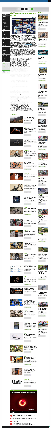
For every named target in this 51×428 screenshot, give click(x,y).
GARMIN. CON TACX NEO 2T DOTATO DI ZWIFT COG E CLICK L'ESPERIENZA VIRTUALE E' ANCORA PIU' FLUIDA (30, 186)
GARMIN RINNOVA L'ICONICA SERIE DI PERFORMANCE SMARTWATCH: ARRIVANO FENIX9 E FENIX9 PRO (6, 68)
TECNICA (4, 60)
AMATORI (4, 17)
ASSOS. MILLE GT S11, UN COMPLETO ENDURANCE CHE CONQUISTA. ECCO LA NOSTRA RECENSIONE (42, 217)
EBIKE (4, 32)
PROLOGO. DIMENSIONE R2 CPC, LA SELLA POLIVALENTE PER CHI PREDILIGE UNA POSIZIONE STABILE (42, 292)
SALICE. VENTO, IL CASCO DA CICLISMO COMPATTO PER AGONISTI (42, 126)
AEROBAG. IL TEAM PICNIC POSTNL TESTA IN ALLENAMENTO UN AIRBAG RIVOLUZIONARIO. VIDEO (24, 416)
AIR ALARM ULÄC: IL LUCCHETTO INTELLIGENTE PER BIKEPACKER (29, 369)
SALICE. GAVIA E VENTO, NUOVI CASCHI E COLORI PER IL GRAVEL (30, 243)
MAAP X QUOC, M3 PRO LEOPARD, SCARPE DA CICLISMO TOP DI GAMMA (42, 143)
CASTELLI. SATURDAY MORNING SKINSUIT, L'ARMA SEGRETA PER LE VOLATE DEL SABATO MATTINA (42, 329)
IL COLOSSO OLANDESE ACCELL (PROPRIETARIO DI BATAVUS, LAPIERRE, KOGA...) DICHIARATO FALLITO (30, 266)
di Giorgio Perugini (40, 24)
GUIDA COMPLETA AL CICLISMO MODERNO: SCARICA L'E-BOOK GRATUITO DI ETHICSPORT (29, 289)
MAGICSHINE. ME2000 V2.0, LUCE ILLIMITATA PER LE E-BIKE (29, 380)
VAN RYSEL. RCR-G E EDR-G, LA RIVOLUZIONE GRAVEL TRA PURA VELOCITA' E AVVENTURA (29, 163)
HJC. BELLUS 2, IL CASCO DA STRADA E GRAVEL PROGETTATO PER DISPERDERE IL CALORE (30, 152)
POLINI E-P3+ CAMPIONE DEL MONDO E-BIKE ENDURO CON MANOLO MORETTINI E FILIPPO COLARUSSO (30, 301)
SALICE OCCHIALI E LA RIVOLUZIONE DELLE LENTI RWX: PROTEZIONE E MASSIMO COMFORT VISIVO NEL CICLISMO (43, 196)
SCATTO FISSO (5, 55)
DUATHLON (4, 31)
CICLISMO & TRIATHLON (5, 23)
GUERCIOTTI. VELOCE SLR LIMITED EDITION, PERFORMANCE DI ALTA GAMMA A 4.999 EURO (42, 178)
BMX (3, 21)
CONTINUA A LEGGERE (28, 122)
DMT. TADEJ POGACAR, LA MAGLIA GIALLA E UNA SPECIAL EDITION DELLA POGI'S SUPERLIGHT (30, 335)
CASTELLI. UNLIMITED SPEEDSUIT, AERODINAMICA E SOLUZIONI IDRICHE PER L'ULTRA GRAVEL (42, 255)
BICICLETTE (4, 19)
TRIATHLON (5, 61)
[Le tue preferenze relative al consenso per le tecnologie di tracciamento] (49, 426)
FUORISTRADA (5, 37)
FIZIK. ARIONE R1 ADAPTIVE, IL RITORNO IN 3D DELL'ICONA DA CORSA (42, 40)
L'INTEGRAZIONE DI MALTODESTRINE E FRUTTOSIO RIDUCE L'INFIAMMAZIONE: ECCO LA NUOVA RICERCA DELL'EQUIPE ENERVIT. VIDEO (24, 424)
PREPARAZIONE (5, 50)
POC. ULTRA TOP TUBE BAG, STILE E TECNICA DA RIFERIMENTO (42, 58)
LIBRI (3, 42)
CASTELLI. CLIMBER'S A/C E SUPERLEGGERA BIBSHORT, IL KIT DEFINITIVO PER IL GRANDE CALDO (43, 22)
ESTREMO (4, 34)
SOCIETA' (4, 58)
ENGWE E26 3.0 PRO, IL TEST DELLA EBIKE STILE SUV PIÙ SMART (42, 75)
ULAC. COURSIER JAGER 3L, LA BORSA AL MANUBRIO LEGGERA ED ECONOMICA (30, 346)
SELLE (4, 56)
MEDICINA (4, 45)
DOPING (4, 29)
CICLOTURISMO (5, 24)
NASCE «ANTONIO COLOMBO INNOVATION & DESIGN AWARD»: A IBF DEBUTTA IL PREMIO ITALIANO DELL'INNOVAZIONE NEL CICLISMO (30, 358)
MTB (3, 47)
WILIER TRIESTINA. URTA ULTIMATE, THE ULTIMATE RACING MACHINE (29, 117)
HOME (11, 12)
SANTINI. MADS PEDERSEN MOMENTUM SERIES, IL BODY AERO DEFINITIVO (42, 92)
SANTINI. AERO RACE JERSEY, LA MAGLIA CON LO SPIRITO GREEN (42, 309)
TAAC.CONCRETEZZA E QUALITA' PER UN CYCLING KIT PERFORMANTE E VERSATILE (43, 235)
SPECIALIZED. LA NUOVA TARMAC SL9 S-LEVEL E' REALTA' (30, 140)
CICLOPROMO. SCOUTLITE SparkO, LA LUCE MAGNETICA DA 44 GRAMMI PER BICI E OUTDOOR (23, 412)
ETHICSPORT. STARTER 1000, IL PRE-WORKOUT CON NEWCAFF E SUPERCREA (30, 231)
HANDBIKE (4, 40)
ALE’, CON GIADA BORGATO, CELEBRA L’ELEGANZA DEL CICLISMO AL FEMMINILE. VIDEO (23, 421)
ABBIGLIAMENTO (5, 14)
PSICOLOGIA (5, 52)
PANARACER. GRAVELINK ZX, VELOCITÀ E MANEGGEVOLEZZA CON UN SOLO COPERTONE (42, 272)
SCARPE (4, 53)
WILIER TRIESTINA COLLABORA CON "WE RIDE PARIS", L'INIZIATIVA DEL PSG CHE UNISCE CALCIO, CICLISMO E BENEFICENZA (30, 198)
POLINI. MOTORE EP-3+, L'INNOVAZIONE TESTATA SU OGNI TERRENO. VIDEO (24, 418)
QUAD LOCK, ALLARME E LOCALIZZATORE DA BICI (28, 220)
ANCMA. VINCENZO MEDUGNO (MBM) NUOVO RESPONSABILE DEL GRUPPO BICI (30, 278)
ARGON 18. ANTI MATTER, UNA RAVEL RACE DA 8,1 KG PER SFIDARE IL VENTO (30, 209)
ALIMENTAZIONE (5, 16)
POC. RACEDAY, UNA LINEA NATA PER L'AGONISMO (42, 109)
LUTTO (4, 44)
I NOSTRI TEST (40, 12)
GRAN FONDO (5, 39)
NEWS (4, 48)
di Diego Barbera (40, 76)
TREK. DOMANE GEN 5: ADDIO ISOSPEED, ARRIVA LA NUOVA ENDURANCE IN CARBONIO (30, 255)
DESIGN (4, 28)
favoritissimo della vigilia (28, 44)
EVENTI (4, 36)
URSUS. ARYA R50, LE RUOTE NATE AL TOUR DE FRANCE (42, 160)
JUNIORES (13, 12)
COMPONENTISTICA (6, 26)
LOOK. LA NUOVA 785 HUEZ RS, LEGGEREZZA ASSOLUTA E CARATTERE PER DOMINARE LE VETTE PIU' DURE (30, 312)
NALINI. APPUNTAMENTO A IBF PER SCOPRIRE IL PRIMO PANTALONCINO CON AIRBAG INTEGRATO (30, 324)
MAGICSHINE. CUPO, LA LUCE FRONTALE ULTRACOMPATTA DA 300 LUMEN (30, 174)
